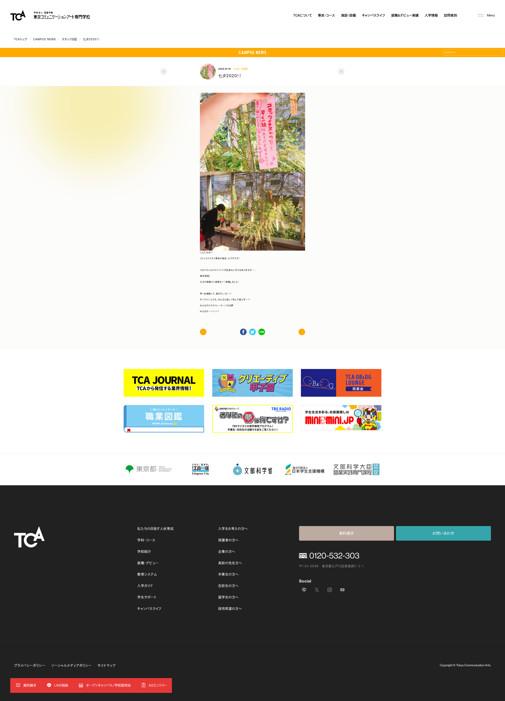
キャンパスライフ (373, 15)
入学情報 (431, 15)
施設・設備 (348, 15)
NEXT (341, 71)
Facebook (243, 332)
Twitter (252, 332)
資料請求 (346, 533)
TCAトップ (20, 39)
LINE (261, 332)
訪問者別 (450, 15)
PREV (163, 71)
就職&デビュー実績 (405, 15)
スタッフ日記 (69, 39)
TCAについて (302, 15)
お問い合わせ (443, 533)
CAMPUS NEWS (44, 39)
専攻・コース (326, 15)
